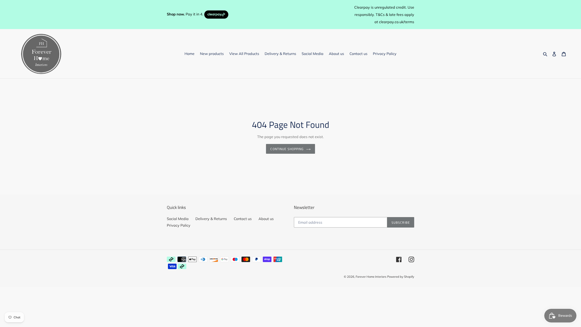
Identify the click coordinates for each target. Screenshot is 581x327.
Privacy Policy (178, 225)
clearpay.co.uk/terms (396, 22)
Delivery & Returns (211, 218)
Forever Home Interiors (371, 276)
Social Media (178, 218)
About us (266, 218)
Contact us (243, 218)
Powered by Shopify (400, 276)
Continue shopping (287, 148)
